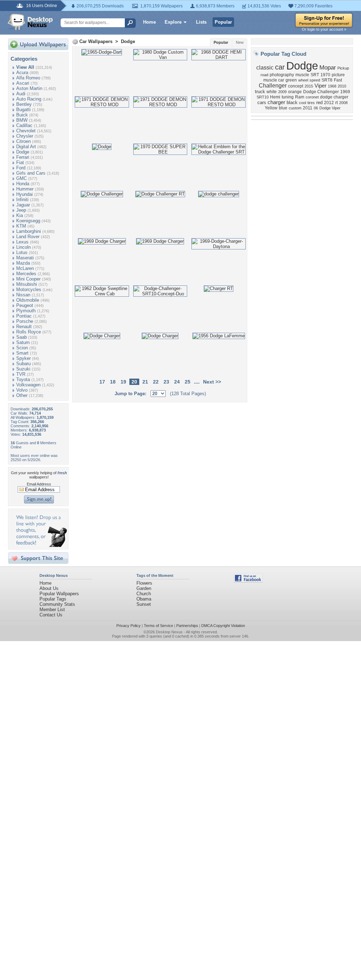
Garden (143, 588)
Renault (24, 326)
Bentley (24, 104)
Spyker (23, 358)
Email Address (39, 484)
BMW (21, 120)
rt (336, 102)
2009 (282, 92)
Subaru (23, 363)
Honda (22, 183)
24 (177, 382)
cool (302, 103)
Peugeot (24, 305)
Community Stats (57, 604)
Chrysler (24, 136)
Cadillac (24, 125)
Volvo (21, 390)
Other (21, 395)
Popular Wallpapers (59, 593)
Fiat (20, 162)
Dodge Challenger (321, 91)
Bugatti (23, 109)
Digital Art (26, 146)
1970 (325, 74)
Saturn (23, 342)
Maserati (25, 257)
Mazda (23, 263)
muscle (302, 74)
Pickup (343, 68)
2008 (343, 103)
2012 (329, 102)
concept (295, 86)
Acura (22, 72)
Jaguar (23, 204)
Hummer (24, 189)
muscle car (273, 80)
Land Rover (27, 236)
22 (156, 382)
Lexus (22, 242)
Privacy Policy (128, 625)
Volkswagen (28, 384)
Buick (22, 114)
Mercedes (26, 273)
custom (295, 108)
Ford (20, 167)
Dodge (22, 152)
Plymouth (26, 310)
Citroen (23, 141)
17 (102, 382)
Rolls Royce (28, 331)
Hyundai (24, 194)
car (280, 67)
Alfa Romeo (28, 77)
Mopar (327, 67)
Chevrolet (26, 130)
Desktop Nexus (169, 632)
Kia (19, 215)
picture (338, 74)
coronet (312, 97)
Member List (52, 609)
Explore (173, 22)
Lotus (21, 252)
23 (166, 382)
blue (283, 107)
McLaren (25, 268)
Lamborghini (28, 231)
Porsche (24, 321)
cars (261, 102)
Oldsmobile (27, 300)
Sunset (143, 604)
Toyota (23, 379)
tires (311, 103)
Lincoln (23, 247)
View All (25, 67)
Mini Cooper (28, 279)
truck (260, 91)
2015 (309, 86)
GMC (21, 178)
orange (295, 91)
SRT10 (263, 97)
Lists (201, 22)
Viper (320, 86)
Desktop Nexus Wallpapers (30, 22)
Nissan (23, 294)
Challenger (273, 86)
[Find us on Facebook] (248, 581)
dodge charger (334, 97)
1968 (332, 86)
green (291, 80)
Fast (338, 80)
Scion (22, 347)
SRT (315, 74)
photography (282, 74)
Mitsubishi (26, 284)
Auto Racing (28, 99)
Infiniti (22, 199)
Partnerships (187, 625)
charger (276, 102)
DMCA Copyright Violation (223, 625)
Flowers (144, 583)
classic (265, 68)
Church (143, 593)
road (264, 75)
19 (123, 382)
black (292, 102)
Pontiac (24, 316)
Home (149, 22)
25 (187, 382)
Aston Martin (29, 88)
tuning (288, 97)
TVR (20, 374)
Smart (22, 353)
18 (113, 382)
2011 (307, 107)
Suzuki (23, 369)
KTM (21, 226)
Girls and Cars (30, 173)
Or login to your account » (324, 29)
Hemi (275, 97)
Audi (20, 93)
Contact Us (50, 614)
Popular (223, 22)
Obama (143, 599)
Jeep (21, 210)
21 (145, 382)
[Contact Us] (40, 545)
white (272, 91)
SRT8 (327, 80)
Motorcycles (28, 289)
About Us (49, 588)
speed (315, 80)
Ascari (22, 83)
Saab (21, 337)
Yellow (271, 107)
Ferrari (22, 157)
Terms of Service (158, 625)
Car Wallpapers (95, 41)
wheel (303, 80)
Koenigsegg (28, 220)
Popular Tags (52, 599)
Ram (299, 97)
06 (316, 108)
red (319, 102)
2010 (342, 86)
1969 (345, 91)
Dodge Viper (330, 108)
